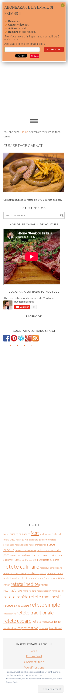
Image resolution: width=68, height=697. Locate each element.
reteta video (9, 539)
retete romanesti (45, 596)
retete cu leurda (51, 559)
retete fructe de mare (48, 578)
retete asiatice (21, 544)
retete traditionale (35, 612)
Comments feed (34, 661)
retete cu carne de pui (20, 555)
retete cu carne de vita (43, 555)
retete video (10, 628)
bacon (6, 534)
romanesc (43, 628)
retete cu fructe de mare (28, 559)
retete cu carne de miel (25, 550)
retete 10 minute (24, 539)
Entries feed (34, 656)
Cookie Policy (12, 682)
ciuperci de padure (20, 533)
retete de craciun (55, 573)
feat (35, 533)
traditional (55, 628)
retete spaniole (9, 613)
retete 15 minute (40, 539)
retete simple (45, 604)
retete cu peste (36, 573)
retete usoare (17, 621)
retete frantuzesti (28, 578)
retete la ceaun (44, 590)
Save (36, 55)
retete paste (57, 590)
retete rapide (16, 596)
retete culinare (21, 566)
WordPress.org (34, 667)
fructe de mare (45, 534)
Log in (34, 650)
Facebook (34, 316)
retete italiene (29, 590)
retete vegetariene (46, 621)
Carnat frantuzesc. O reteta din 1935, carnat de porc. (32, 199)
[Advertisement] (34, 78)
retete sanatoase (16, 605)
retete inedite (25, 584)
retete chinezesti (37, 544)
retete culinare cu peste (14, 573)
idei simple (57, 534)
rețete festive (27, 628)
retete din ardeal (11, 578)
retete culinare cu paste (51, 567)
